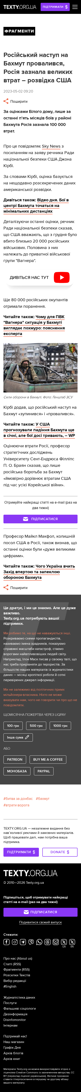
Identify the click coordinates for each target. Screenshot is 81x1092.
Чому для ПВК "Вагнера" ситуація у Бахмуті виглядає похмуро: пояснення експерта (34, 325)
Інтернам (10, 1025)
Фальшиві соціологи (19, 1008)
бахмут (43, 798)
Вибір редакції (14, 981)
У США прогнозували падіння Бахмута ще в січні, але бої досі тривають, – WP (39, 430)
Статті (7, 964)
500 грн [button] (36, 726)
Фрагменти (12, 969)
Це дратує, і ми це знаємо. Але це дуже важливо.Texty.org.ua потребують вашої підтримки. (39, 615)
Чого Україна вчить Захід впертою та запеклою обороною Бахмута (39, 572)
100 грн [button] (13, 726)
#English (9, 986)
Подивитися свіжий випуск (40, 922)
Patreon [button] (14, 759)
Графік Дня (12, 1047)
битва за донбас (19, 798)
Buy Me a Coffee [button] (48, 759)
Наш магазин (13, 1042)
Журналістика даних (19, 997)
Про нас (9, 958)
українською (37, 1076)
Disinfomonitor (14, 1020)
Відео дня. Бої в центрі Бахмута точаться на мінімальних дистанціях (36, 205)
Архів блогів (13, 1053)
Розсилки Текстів (16, 975)
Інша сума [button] (15, 737)
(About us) (24, 958)
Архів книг (11, 1059)
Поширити (18, 101)
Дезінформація (15, 1014)
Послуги (10, 1003)
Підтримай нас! (15, 1036)
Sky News (51, 146)
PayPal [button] (44, 771)
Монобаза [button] (17, 771)
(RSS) (17, 964)
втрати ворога (17, 805)
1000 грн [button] (60, 726)
